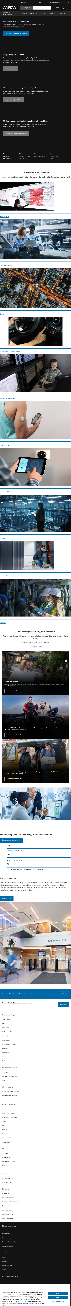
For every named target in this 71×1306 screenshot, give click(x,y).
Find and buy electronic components (16, 33)
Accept (58, 1293)
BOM (57, 7)
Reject (58, 1297)
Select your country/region (55, 2)
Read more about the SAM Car (15, 734)
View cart (63, 7)
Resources (62, 13)
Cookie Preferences (58, 1301)
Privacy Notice (21, 1303)
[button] (48, 8)
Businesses (23, 2)
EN (68, 2)
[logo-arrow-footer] (9, 1226)
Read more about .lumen (13, 691)
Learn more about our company (11, 840)
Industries (52, 13)
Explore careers (6, 898)
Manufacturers (33, 13)
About (32, 2)
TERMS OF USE (33, 1303)
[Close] (65, 1288)
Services (43, 13)
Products (24, 13)
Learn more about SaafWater (14, 778)
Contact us (63, 1004)
